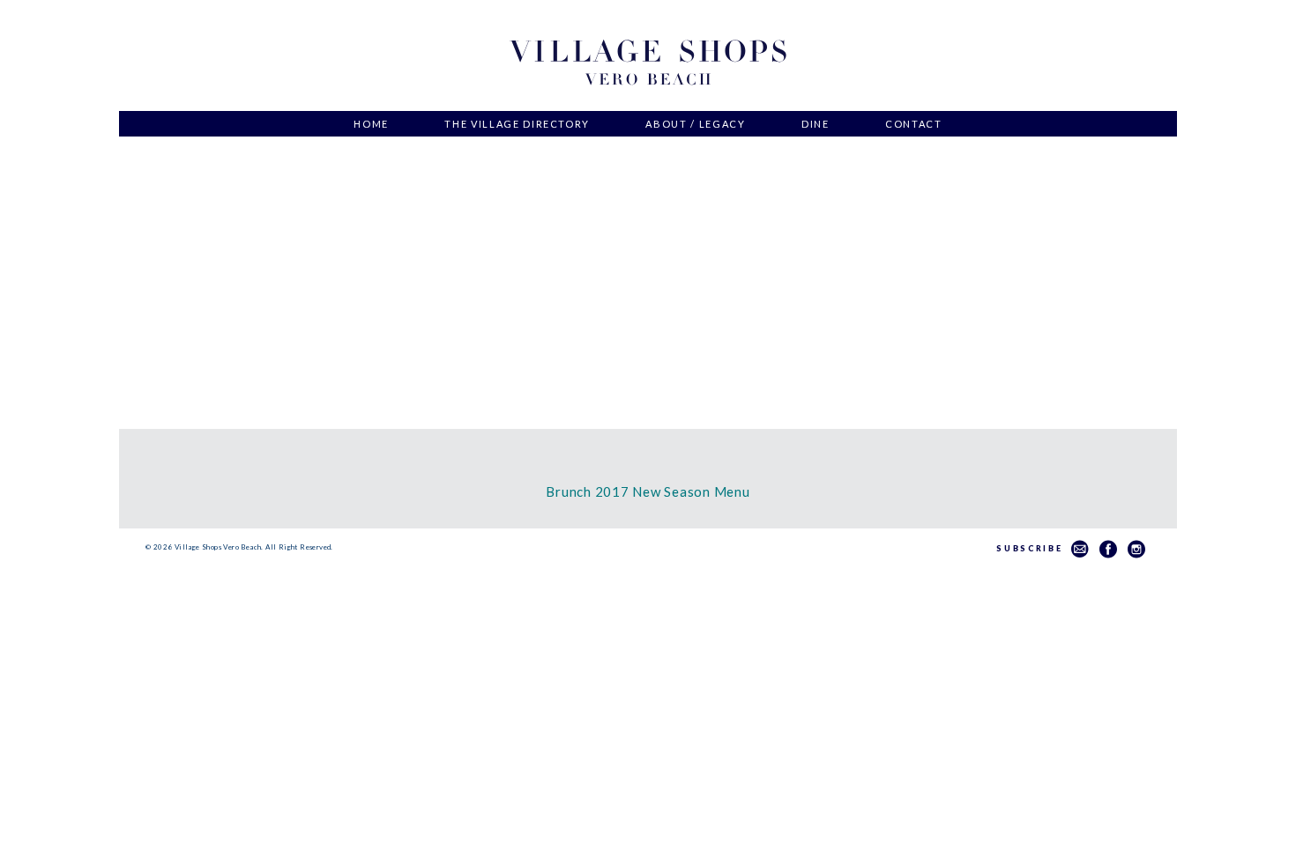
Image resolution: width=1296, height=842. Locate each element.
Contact (913, 123)
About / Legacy (695, 123)
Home (371, 123)
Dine (815, 123)
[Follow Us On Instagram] (1136, 548)
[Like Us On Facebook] (1108, 548)
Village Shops (648, 63)
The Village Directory (517, 123)
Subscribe (1033, 548)
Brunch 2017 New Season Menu (647, 491)
